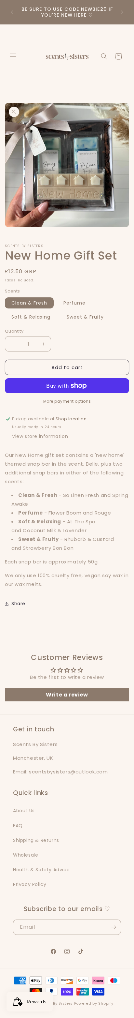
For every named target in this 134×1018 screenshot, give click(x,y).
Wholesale (25, 855)
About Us (24, 810)
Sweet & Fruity (85, 317)
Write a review (67, 694)
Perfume (74, 303)
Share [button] (18, 603)
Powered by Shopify (94, 1003)
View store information (40, 436)
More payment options (67, 401)
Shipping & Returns (36, 840)
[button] (13, 56)
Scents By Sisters (55, 1003)
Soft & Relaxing (30, 317)
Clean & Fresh (29, 303)
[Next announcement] (122, 12)
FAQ (18, 825)
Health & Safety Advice (41, 869)
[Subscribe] (113, 927)
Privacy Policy (29, 884)
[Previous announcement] (12, 12)
